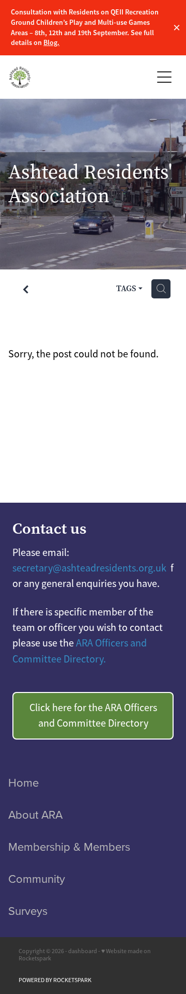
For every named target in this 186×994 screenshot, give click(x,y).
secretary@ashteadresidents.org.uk (90, 568)
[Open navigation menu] (164, 77)
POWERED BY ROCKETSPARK (55, 980)
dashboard (82, 951)
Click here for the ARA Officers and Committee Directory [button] (93, 715)
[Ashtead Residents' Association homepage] (80, 77)
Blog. (51, 42)
